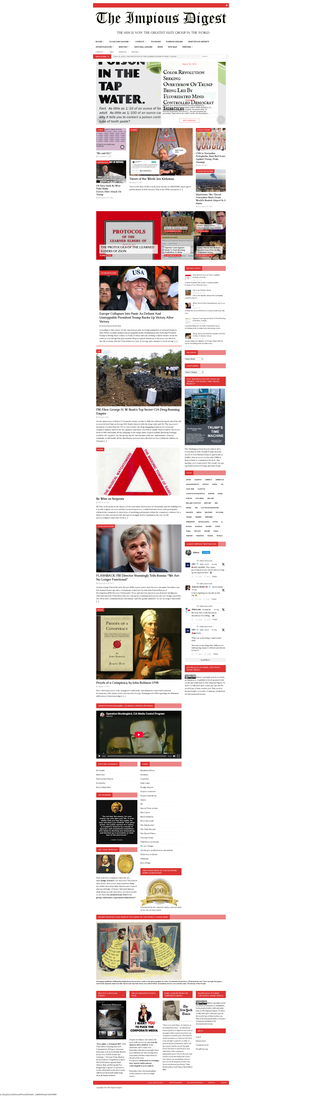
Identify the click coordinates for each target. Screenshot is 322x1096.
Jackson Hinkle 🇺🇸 (200, 587)
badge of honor (107, 880)
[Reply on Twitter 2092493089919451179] (193, 599)
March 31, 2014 (103, 502)
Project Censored (147, 791)
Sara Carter (145, 812)
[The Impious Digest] (161, 37)
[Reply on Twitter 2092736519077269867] (193, 619)
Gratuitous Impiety (198, 41)
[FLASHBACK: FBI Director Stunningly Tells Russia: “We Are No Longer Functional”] (139, 548)
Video (215, 531)
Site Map (172, 47)
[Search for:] (213, 56)
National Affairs (143, 47)
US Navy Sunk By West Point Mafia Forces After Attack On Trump (108, 190)
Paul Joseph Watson (104, 779)
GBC (194, 564)
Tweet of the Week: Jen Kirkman (151, 179)
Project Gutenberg (148, 796)
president (190, 522)
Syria (188, 531)
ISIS (216, 503)
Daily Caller (145, 783)
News (160, 47)
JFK (196, 508)
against (198, 480)
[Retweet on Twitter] (198, 561)
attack (205, 484)
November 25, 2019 (105, 198)
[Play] (99, 756)
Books (99, 41)
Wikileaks (144, 859)
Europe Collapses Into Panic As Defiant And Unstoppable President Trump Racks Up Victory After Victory (136, 317)
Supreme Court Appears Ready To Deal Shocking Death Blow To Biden (175, 249)
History (123, 47)
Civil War (190, 489)
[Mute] (174, 756)
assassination (192, 484)
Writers (186, 47)
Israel (188, 508)
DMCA (112, 52)
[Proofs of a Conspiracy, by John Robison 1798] (139, 643)
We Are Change (146, 846)
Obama (189, 517)
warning (200, 536)
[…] (181, 189)
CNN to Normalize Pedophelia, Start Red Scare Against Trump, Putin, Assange (210, 157)
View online (101, 1044)
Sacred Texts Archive (149, 808)
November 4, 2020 (205, 255)
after (188, 480)
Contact (139, 41)
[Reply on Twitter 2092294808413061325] (193, 654)
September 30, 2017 (105, 583)
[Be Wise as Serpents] (139, 471)
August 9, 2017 (136, 182)
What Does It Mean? (149, 854)
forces (189, 498)
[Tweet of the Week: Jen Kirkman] (161, 152)
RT (141, 804)
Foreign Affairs (174, 41)
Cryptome (144, 779)
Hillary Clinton (193, 503)
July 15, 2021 (203, 231)
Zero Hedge (145, 863)
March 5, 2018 (103, 417)
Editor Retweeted (206, 561)
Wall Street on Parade (149, 842)
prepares (209, 517)
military (208, 512)
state (217, 526)
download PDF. (115, 1044)
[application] (139, 735)
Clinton (201, 489)
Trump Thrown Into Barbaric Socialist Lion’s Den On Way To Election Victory (208, 249)
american (220, 480)
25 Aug (214, 630)
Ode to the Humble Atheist (176, 228)
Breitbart (144, 775)
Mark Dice (100, 775)
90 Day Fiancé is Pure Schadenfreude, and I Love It (209, 226)
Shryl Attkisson (146, 817)
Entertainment (175, 1083)
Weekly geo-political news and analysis (156, 850)
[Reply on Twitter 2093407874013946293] (193, 576)
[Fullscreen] (178, 756)
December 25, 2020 (173, 255)
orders (198, 517)
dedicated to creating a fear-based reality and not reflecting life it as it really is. (144, 1063)
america (208, 480)
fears (220, 493)
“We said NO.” (103, 153)
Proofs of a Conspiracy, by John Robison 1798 (127, 683)
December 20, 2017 (205, 206)
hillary (210, 498)
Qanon (143, 800)
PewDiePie (100, 783)
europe (211, 493)
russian (198, 526)
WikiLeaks (196, 609)
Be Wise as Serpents (110, 499)
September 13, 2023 (173, 231)
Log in (198, 1037)
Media (198, 512)
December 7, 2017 (105, 156)
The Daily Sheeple (148, 829)
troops (197, 531)
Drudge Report (146, 787)
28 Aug (214, 564)
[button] (105, 864)
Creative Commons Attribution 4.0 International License (210, 1021)
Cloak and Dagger (118, 41)
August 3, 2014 (103, 686)
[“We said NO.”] (111, 139)
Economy (156, 41)
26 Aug (194, 590)
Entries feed (201, 1041)
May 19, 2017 (202, 165)
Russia (189, 526)
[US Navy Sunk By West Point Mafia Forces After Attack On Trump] (111, 171)
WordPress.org (202, 1049)
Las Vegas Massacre (210, 508)
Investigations (104, 47)
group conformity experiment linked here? (115, 897)
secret (209, 526)
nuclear (219, 512)
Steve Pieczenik (147, 821)
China (214, 484)
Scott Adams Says (103, 787)
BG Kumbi (100, 770)
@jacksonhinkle (217, 587)
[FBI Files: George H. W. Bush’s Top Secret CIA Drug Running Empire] (139, 377)
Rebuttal (123, 52)
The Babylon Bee (147, 825)
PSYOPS (223, 1083)
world (220, 536)
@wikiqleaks (207, 609)
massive (189, 512)
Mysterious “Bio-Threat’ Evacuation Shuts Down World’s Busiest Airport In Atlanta (211, 199)
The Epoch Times (147, 833)
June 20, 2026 (106, 255)
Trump (207, 531)
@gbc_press (204, 564)
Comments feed (202, 1045)
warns (210, 536)
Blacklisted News (147, 770)
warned (189, 536)
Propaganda (203, 522)
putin (215, 522)
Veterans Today (146, 838)
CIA (222, 484)
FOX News (200, 498)
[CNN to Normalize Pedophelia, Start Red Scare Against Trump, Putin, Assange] (211, 139)
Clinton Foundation (195, 493)
